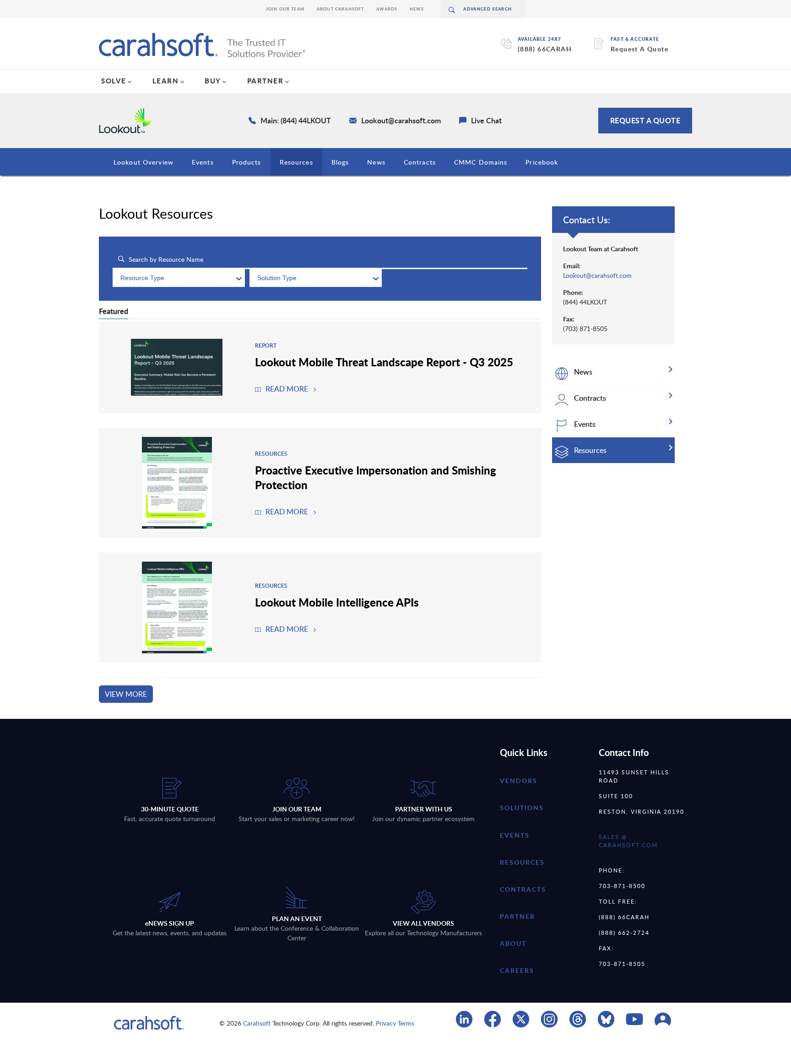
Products (246, 162)
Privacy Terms (395, 1023)
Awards (387, 9)
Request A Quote (639, 48)
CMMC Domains (480, 162)
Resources (296, 162)
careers (517, 970)
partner (517, 916)
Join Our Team (285, 9)
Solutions (522, 807)
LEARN (165, 81)
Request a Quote (645, 120)
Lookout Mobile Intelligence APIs (337, 602)
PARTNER (265, 81)
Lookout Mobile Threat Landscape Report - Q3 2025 (384, 362)
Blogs (340, 162)
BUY (213, 81)
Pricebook (542, 162)
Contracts (420, 162)
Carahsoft (257, 1023)
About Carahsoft (340, 9)
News (417, 9)
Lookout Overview (143, 162)
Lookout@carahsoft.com (597, 275)
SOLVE (113, 81)
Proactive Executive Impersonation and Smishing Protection (375, 477)
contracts (523, 889)
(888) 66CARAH (545, 48)
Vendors (518, 780)
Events (203, 162)
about (513, 943)
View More (126, 694)
